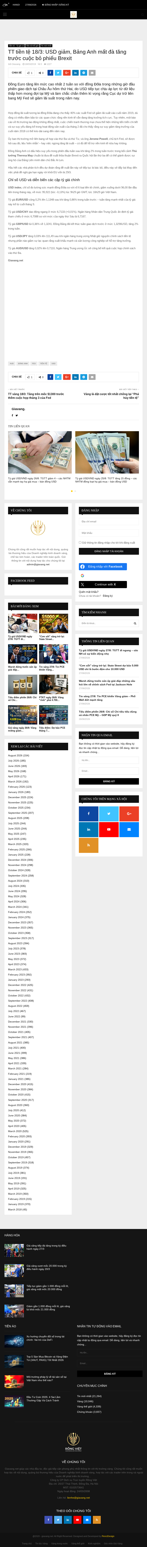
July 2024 (13, 886)
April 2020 (14, 1126)
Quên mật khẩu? (88, 591)
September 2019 (17, 1162)
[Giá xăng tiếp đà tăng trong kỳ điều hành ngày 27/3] (14, 1250)
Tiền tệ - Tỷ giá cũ (16, 46)
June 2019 (14, 1178)
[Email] (87, 1520)
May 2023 (13, 959)
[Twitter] (58, 1520)
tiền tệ (43, 363)
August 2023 (15, 943)
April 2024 (14, 901)
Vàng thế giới (84, 1406)
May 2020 (13, 1120)
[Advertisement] (73, 309)
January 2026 (16, 792)
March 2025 (15, 844)
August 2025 (15, 818)
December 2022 (17, 985)
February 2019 (16, 1199)
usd (53, 363)
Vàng (80, 1401)
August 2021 (15, 1042)
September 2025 (17, 812)
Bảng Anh (23, 363)
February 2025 (16, 849)
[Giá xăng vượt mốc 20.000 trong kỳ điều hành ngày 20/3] (14, 1270)
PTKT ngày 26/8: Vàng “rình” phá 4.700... (51, 699)
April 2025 (14, 838)
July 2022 (13, 1011)
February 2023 (16, 974)
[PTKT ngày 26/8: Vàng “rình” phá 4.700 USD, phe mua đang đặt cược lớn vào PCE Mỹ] (53, 684)
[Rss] (97, 1520)
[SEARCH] (135, 623)
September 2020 (17, 1099)
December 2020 (17, 1084)
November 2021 (17, 1026)
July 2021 (13, 1047)
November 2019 (17, 1152)
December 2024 (17, 859)
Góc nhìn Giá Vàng (113, 1543)
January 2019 (16, 1204)
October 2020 (16, 1094)
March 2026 (15, 781)
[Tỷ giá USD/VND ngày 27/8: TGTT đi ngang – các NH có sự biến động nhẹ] (22, 623)
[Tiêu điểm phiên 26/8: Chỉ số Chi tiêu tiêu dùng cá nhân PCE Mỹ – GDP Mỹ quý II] (22, 684)
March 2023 (15, 969)
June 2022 (14, 1016)
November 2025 (17, 802)
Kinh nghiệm (94, 1543)
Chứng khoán (85, 1411)
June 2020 (14, 1115)
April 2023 (14, 964)
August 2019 (15, 1167)
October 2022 (16, 995)
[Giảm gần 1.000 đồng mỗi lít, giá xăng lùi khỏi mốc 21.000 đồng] (14, 1311)
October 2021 (16, 1032)
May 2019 (13, 1183)
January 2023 (16, 979)
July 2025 (13, 823)
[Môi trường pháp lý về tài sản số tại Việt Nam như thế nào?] (14, 1381)
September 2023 (17, 938)
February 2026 (16, 786)
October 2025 (16, 807)
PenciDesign (108, 1536)
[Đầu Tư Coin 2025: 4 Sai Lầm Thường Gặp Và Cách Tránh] (14, 1401)
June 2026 (14, 766)
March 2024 (15, 906)
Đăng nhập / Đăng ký (56, 5)
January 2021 (16, 1079)
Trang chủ (27, 1543)
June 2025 (14, 828)
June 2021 (14, 1052)
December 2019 (17, 1146)
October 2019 (16, 1157)
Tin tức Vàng (41, 1543)
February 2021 (16, 1073)
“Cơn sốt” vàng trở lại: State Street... (52, 638)
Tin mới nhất (46, 46)
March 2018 (15, 1209)
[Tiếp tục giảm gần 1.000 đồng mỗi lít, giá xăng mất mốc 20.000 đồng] (14, 1290)
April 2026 (14, 776)
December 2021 (17, 1021)
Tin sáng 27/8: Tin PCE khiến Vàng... (52, 668)
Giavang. (16, 64)
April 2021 (14, 1063)
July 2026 (13, 760)
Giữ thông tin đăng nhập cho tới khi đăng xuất (108, 542)
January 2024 (16, 917)
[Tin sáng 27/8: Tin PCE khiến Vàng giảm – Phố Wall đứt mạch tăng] (53, 654)
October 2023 (16, 933)
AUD (12, 363)
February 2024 (16, 912)
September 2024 (17, 875)
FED (34, 363)
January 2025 (16, 854)
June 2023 (14, 953)
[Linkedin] (68, 1520)
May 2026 (13, 771)
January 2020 (16, 1141)
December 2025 (17, 797)
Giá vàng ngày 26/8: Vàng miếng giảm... (22, 729)
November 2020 (17, 1089)
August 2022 (15, 1005)
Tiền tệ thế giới (32, 46)
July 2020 (13, 1110)
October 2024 (16, 870)
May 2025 (13, 833)
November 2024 (17, 865)
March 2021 (15, 1068)
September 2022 (17, 1000)
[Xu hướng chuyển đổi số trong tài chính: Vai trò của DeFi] (14, 1341)
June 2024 (14, 891)
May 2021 (13, 1058)
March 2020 (15, 1131)
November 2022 (17, 990)
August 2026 (15, 755)
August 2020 (15, 1105)
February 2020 (16, 1136)
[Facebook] (48, 1520)
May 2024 (13, 896)
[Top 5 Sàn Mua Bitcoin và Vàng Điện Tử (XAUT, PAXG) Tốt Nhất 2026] (14, 1361)
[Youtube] (77, 1520)
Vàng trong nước (59, 1543)
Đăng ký (108, 595)
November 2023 (17, 927)
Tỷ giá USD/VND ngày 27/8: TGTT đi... (20, 638)
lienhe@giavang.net (78, 1497)
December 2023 (17, 922)
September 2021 (17, 1037)
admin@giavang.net (38, 564)
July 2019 (13, 1172)
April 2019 (14, 1188)
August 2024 (15, 880)
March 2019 (15, 1193)
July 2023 (13, 948)
